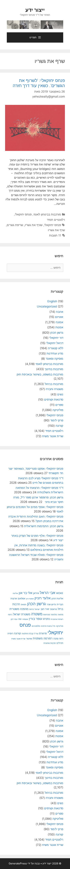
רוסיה (10, 633)
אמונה (59, 322)
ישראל (37, 609)
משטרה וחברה (54, 389)
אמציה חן (30, 598)
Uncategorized (47, 306)
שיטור (29, 638)
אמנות (59, 327)
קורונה (59, 425)
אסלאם (21, 598)
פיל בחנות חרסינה (48, 626)
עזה (20, 619)
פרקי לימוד (56, 420)
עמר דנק (14, 619)
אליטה (15, 593)
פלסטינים (36, 626)
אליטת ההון (57, 598)
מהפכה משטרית (19, 609)
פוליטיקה (57, 410)
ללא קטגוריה (55, 348)
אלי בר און (25, 593)
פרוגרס (43, 633)
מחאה (60, 614)
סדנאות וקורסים (53, 399)
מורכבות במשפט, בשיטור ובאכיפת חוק (40, 374)
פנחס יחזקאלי (23, 214)
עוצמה (25, 619)
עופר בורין (35, 619)
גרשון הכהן (56, 332)
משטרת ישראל (21, 614)
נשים (60, 394)
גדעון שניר (51, 604)
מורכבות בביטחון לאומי (47, 214)
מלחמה (54, 614)
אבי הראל (47, 592)
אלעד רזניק (42, 598)
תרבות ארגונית (49, 643)
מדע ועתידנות (55, 353)
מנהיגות (46, 614)
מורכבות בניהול (54, 384)
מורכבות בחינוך (54, 369)
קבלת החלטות (27, 634)
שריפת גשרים (15, 225)
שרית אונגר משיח (52, 436)
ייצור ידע (35, 10)
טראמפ (53, 609)
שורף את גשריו (33, 225)
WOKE (59, 593)
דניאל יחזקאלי (54, 343)
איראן (36, 593)
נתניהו (46, 619)
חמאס (23, 604)
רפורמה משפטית (42, 638)
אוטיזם (59, 317)
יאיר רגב (45, 609)
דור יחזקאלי (56, 337)
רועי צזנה (58, 638)
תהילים (60, 643)
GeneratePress (18, 863)
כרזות (31, 609)
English (52, 301)
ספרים (59, 405)
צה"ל (36, 633)
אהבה (59, 311)
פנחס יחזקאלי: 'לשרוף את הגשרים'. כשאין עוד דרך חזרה (39, 83)
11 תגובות (55, 235)
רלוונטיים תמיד (56, 219)
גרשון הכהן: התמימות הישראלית (43, 526)
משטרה (36, 614)
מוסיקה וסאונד (54, 358)
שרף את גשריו (56, 230)
